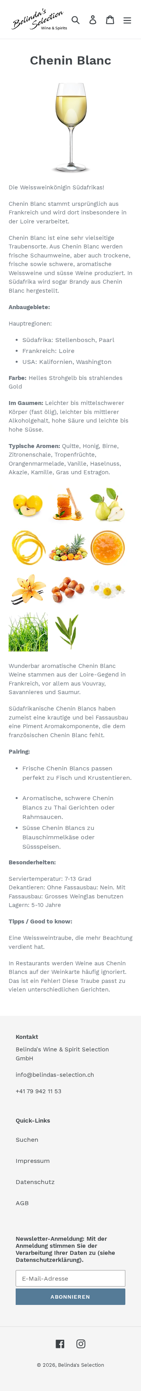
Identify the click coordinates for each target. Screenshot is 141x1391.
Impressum (33, 1160)
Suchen (27, 1139)
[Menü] (127, 19)
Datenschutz (35, 1182)
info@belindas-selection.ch (55, 1074)
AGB (22, 1203)
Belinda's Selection (81, 1365)
